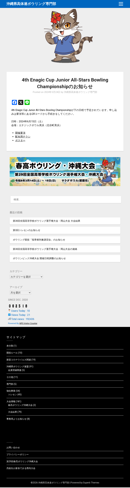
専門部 (9, 384)
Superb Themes (91, 482)
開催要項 (20, 132)
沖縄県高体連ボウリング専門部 (31, 4)
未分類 (9, 345)
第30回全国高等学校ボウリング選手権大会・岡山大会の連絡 (45, 249)
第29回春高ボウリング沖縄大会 (22, 461)
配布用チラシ (22, 136)
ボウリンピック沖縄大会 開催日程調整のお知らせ (39, 258)
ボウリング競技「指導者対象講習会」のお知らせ (39, 239)
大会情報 (10, 401)
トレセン (12, 394)
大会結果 (12, 412)
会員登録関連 (14, 370)
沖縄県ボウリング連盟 (17, 366)
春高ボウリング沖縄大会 (20, 405)
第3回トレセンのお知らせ (26, 230)
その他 (9, 377)
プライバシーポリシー (17, 454)
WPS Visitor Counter (28, 323)
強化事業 (10, 391)
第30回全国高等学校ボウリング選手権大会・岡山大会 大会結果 (46, 220)
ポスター (20, 140)
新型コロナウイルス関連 (18, 359)
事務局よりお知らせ (16, 419)
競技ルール (12, 352)
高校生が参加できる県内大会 (20, 468)
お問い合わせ (13, 447)
